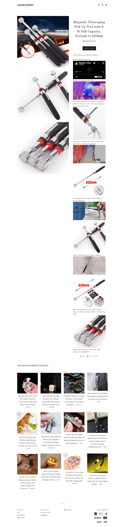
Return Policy (21, 515)
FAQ (18, 512)
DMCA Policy (21, 518)
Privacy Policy (45, 510)
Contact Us (20, 510)
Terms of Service (46, 512)
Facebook (69, 510)
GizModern (104, 510)
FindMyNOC (44, 515)
